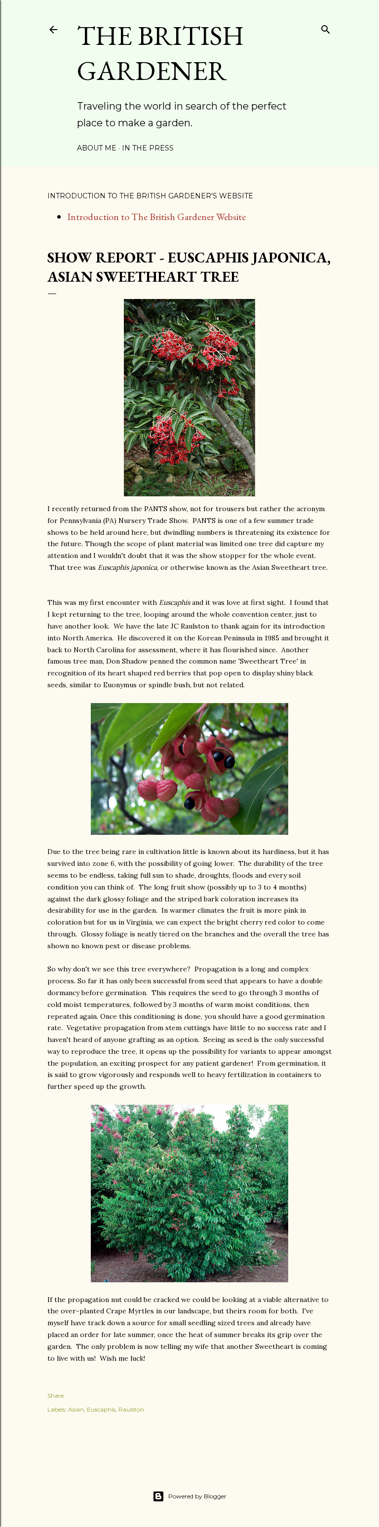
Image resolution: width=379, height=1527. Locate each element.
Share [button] (55, 1395)
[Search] (326, 27)
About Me (96, 148)
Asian (76, 1409)
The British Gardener (160, 53)
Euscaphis (101, 1409)
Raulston (131, 1409)
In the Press (148, 148)
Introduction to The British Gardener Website (156, 216)
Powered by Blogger (197, 1496)
